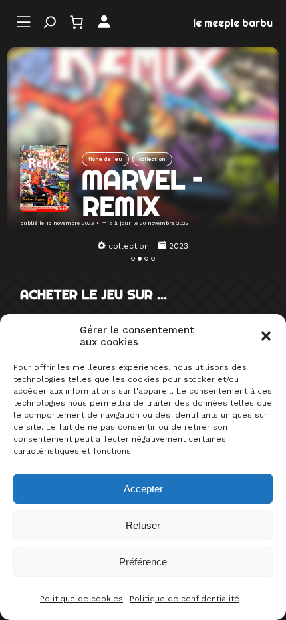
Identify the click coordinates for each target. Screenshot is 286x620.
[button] (266, 336)
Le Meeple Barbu (233, 23)
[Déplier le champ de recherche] (50, 22)
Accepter (143, 488)
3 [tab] (146, 259)
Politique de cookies (81, 598)
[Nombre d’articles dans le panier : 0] (76, 22)
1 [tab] (133, 259)
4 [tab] (153, 259)
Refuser (143, 525)
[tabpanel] (143, 246)
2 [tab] (140, 259)
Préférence (143, 561)
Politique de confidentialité (184, 598)
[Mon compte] (104, 22)
